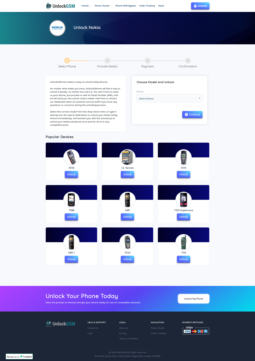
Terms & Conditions (128, 338)
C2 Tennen (127, 167)
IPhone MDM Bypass (125, 5)
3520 (127, 252)
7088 (71, 210)
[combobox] (169, 98)
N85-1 (71, 252)
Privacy (122, 333)
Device (140, 91)
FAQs (90, 333)
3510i (71, 167)
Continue (194, 114)
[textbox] (170, 99)
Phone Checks (102, 5)
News (161, 5)
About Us (123, 328)
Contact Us (93, 328)
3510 (183, 167)
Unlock (85, 5)
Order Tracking (147, 5)
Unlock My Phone (193, 298)
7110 (183, 252)
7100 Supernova (183, 210)
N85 (127, 210)
